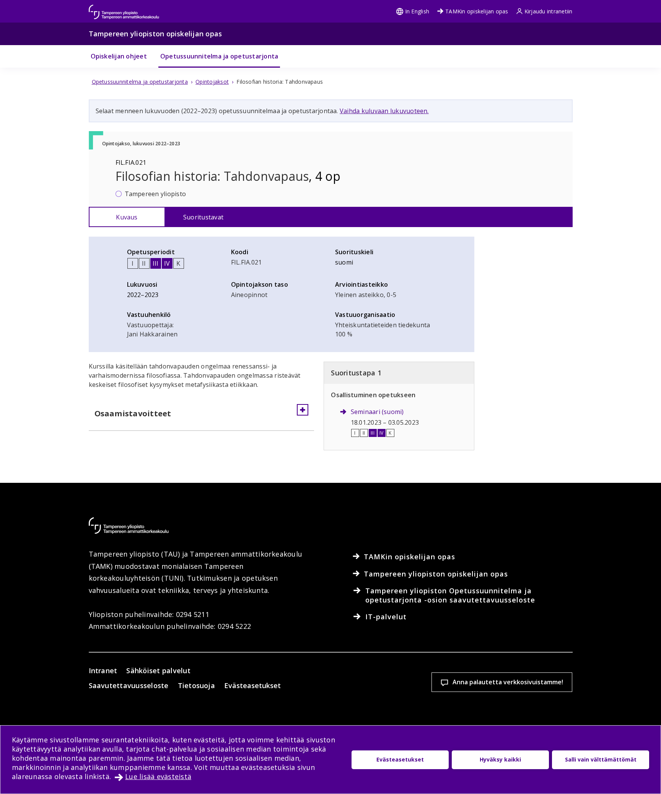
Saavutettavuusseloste (129, 685)
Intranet (103, 670)
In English (417, 11)
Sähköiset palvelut (158, 670)
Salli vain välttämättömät (601, 759)
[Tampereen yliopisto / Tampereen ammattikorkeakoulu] (131, 8)
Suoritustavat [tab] (203, 217)
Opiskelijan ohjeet (119, 56)
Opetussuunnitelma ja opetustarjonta (219, 56)
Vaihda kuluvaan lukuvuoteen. (384, 111)
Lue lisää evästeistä (158, 776)
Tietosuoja (196, 685)
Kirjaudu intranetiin (548, 11)
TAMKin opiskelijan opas (476, 11)
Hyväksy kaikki (500, 759)
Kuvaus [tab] (126, 217)
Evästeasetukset (252, 685)
